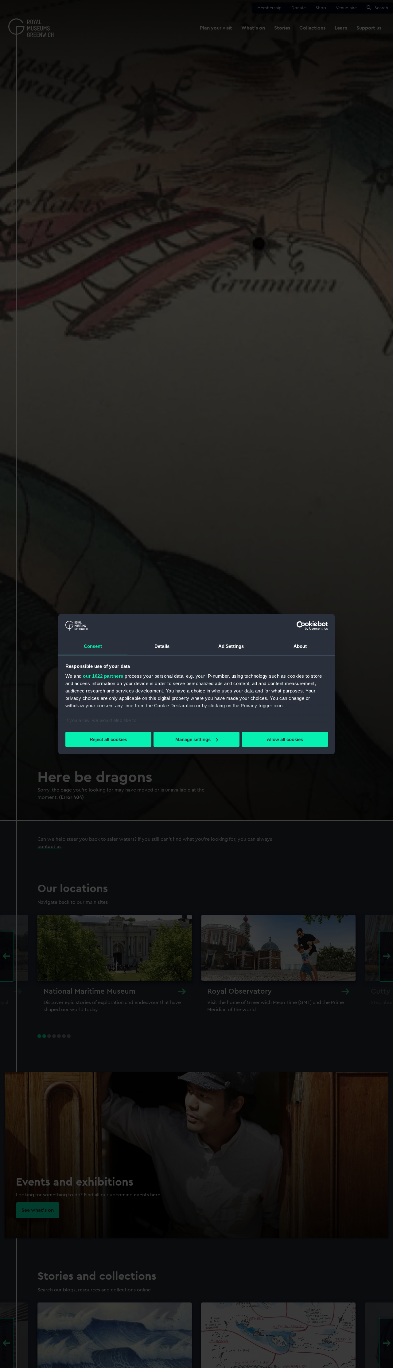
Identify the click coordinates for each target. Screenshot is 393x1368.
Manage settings (193, 739)
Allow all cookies (285, 739)
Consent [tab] (93, 645)
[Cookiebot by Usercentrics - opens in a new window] (301, 625)
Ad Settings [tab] (231, 645)
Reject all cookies (108, 739)
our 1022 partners (103, 675)
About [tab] (300, 645)
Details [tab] (161, 645)
